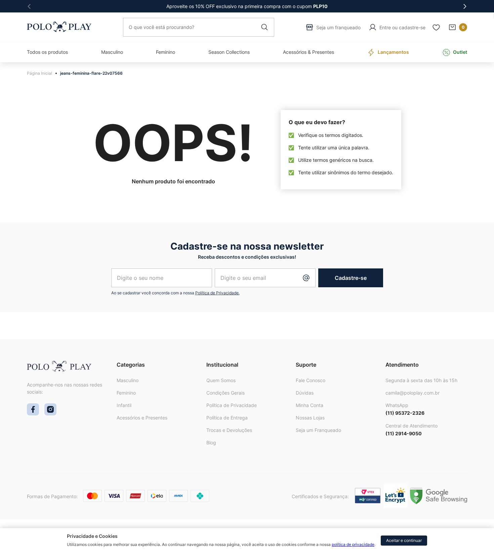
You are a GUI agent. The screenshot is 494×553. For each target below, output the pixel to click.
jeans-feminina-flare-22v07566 (91, 73)
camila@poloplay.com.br (412, 393)
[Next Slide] (464, 6)
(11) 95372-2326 (404, 413)
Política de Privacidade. (217, 292)
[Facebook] (33, 413)
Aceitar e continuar (404, 540)
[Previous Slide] (29, 6)
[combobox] (198, 27)
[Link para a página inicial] (41, 73)
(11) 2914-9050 (403, 433)
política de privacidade (353, 544)
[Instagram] (50, 413)
